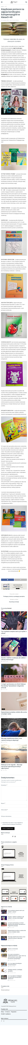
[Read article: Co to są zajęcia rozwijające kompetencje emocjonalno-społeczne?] (4, 977)
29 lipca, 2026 (4, 689)
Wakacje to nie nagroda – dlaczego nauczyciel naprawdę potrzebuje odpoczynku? (11, 766)
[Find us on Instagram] (15, 836)
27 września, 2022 (5, 20)
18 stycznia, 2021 (12, 980)
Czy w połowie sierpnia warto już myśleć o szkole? (16, 911)
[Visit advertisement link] (14, 586)
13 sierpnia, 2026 (5, 635)
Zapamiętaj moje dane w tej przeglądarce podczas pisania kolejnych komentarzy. (13, 823)
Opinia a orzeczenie (13, 948)
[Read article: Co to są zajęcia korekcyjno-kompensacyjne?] (4, 965)
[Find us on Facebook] (12, 836)
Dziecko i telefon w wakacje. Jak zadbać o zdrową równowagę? (16, 917)
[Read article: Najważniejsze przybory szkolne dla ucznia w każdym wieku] (14, 701)
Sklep (2, 1011)
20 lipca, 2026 (4, 742)
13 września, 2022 (12, 972)
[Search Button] (26, 2)
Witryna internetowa (6, 816)
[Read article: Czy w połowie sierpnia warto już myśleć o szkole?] (14, 620)
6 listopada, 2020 (12, 960)
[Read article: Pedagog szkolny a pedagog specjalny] (4, 971)
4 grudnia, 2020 (12, 966)
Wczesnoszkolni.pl (5, 990)
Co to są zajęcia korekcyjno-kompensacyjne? (15, 964)
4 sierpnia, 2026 (5, 661)
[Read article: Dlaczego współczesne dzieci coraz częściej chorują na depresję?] (14, 727)
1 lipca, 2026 (4, 770)
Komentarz (4, 785)
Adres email (4, 809)
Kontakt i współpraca (6, 1014)
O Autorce (7, 1011)
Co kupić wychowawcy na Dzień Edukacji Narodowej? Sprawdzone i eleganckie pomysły (13, 685)
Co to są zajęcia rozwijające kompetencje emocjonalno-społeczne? (15, 977)
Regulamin (13, 1011)
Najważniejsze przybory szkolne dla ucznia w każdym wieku (17, 931)
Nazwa (3, 803)
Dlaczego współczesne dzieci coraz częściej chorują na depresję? (11, 739)
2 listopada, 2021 (12, 950)
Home (2, 6)
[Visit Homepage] (14, 2)
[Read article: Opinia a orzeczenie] (4, 950)
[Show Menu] (1, 2)
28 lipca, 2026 (4, 716)
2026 (3, 628)
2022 (6, 6)
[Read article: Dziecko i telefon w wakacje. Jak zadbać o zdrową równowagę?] (14, 647)
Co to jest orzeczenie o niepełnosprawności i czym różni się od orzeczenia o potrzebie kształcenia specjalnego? (17, 956)
